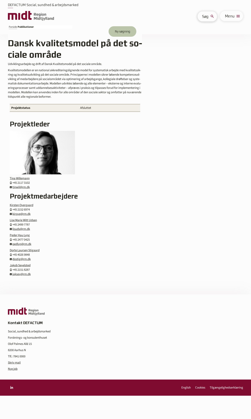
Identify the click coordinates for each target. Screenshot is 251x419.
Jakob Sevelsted (20, 265)
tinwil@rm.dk (21, 187)
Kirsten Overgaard (21, 205)
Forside (13, 27)
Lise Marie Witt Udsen (23, 220)
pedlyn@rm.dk (21, 244)
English (186, 387)
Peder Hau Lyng (20, 235)
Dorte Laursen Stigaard (25, 250)
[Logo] (31, 16)
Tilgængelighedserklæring (226, 387)
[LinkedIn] (11, 387)
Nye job (12, 369)
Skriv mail (14, 362)
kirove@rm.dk (21, 214)
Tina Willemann (20, 178)
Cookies (200, 387)
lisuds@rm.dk (21, 229)
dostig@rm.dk (21, 259)
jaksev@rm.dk (21, 274)
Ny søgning (122, 31)
